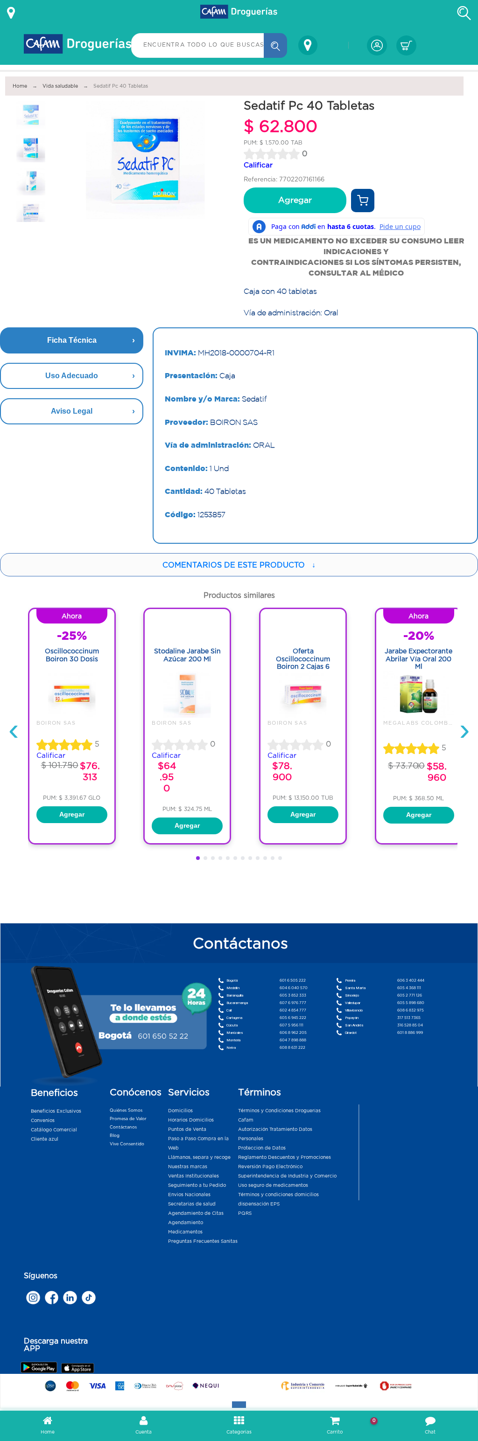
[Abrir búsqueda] (464, 13)
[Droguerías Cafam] (239, 13)
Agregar (295, 200)
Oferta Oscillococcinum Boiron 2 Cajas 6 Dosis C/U (303, 662)
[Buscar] (275, 45)
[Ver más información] (11, 13)
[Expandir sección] (239, 1404)
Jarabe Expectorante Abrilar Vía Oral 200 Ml (418, 658)
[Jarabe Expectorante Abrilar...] (418, 715)
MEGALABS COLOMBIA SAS (426, 723)
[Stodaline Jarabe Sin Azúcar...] (187, 715)
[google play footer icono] (40, 1367)
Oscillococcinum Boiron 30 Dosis (72, 655)
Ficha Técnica (72, 340)
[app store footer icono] (77, 1368)
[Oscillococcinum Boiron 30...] (71, 715)
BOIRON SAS (56, 723)
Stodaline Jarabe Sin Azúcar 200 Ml (187, 655)
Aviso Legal (71, 411)
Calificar (258, 165)
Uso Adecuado (71, 376)
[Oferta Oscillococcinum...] (302, 715)
